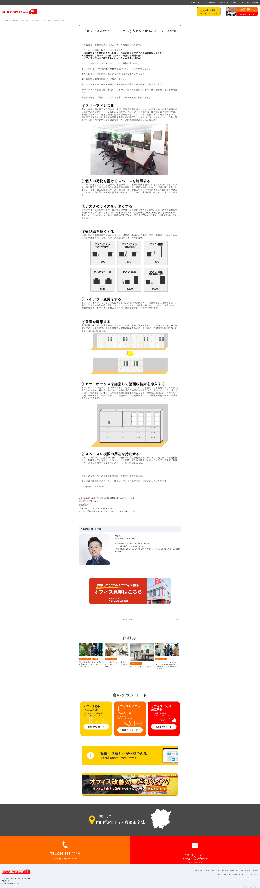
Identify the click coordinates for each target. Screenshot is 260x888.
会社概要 (255, 2)
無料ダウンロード (96, 727)
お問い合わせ (248, 14)
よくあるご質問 (244, 2)
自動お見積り (222, 874)
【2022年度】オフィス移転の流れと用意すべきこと (98, 508)
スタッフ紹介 (233, 874)
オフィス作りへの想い (209, 2)
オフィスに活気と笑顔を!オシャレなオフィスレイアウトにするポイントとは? (107, 511)
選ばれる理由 (223, 2)
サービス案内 (192, 2)
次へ (178, 619)
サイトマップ (243, 874)
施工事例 (233, 2)
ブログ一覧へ (127, 619)
